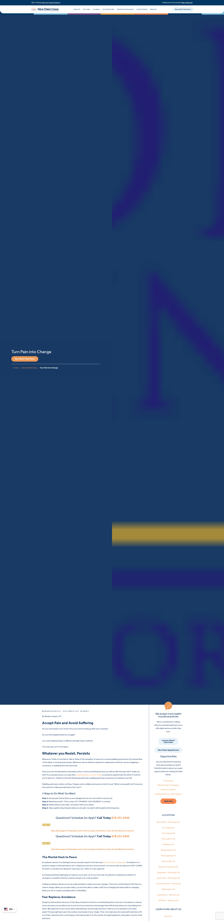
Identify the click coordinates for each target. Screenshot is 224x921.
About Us (77, 9)
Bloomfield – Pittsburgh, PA (168, 822)
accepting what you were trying (88, 775)
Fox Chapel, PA (168, 827)
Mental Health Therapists (168, 785)
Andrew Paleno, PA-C (52, 711)
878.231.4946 (120, 818)
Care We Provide (108, 9)
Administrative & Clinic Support (168, 794)
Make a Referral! (186, 3)
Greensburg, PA (168, 833)
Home (16, 368)
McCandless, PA (168, 839)
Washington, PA (168, 889)
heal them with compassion (114, 862)
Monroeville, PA (168, 861)
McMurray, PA (168, 844)
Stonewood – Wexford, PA (168, 895)
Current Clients (141, 9)
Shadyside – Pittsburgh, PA (168, 872)
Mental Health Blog (29, 368)
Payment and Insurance (125, 9)
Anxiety (85, 711)
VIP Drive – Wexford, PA (168, 900)
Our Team (86, 9)
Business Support (168, 789)
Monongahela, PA (168, 855)
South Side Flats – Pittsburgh (168, 883)
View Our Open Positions (50, 3)
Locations (96, 9)
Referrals (153, 9)
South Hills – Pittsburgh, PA (168, 878)
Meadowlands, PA (168, 850)
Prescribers (168, 781)
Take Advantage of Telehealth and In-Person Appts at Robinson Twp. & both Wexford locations (92, 831)
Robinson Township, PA (168, 867)
